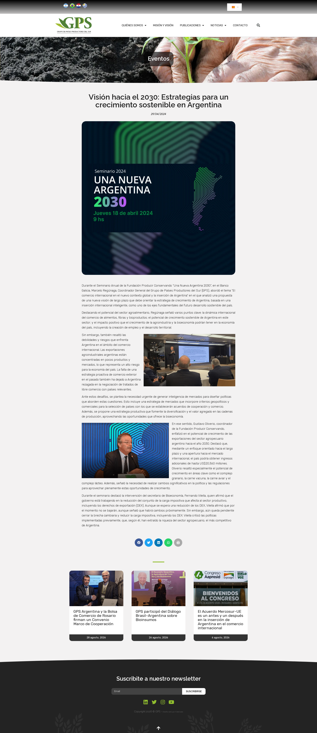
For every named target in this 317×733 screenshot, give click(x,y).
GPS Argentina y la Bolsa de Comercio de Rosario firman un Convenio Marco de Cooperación (95, 617)
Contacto (240, 25)
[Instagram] (162, 702)
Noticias (217, 25)
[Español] (233, 7)
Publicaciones (190, 25)
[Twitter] (154, 702)
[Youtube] (171, 702)
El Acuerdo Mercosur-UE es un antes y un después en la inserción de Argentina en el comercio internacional (220, 619)
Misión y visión (163, 25)
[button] (258, 25)
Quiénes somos (132, 25)
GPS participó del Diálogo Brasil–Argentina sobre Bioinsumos (158, 615)
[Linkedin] (145, 702)
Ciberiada (179, 712)
